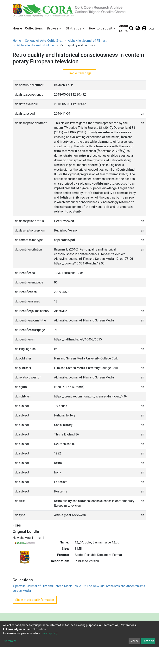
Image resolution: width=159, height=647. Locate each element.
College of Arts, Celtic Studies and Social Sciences (44, 40)
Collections (34, 28)
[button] (137, 28)
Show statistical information (34, 600)
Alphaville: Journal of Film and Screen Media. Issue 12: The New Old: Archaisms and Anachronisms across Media (36, 45)
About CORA (123, 28)
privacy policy (49, 633)
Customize (9, 641)
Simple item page (80, 73)
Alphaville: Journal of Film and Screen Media (87, 40)
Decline (134, 641)
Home (17, 28)
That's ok (148, 641)
